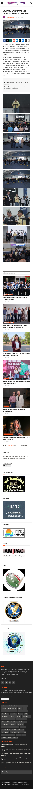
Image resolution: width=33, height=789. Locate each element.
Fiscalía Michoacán (8, 294)
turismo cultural (5, 734)
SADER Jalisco (20, 724)
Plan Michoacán (22, 721)
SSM (19, 729)
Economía (6, 350)
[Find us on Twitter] (6, 682)
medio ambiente (10, 719)
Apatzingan (24, 705)
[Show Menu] (2, 3)
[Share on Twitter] (7, 40)
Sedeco (16, 727)
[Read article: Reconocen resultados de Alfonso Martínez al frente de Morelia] (16, 426)
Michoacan (18, 719)
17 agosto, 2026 (6, 441)
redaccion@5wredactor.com (7, 784)
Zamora (24, 734)
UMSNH (12, 734)
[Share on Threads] (20, 40)
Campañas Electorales (8, 322)
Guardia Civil (13, 713)
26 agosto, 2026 (6, 301)
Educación (14, 711)
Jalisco (12, 716)
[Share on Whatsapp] (10, 40)
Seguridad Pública (6, 729)
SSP (23, 729)
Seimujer (14, 729)
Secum (11, 727)
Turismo (24, 732)
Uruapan (18, 734)
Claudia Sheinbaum (12, 708)
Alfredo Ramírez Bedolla (14, 705)
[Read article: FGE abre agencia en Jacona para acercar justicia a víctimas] (16, 286)
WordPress (8, 782)
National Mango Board (12, 721)
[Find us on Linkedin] (13, 682)
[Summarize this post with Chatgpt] (26, 40)
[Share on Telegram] (17, 40)
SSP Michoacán (5, 732)
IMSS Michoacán (5, 716)
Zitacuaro (4, 737)
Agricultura (4, 705)
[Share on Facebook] (4, 40)
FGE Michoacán (5, 713)
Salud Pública (5, 727)
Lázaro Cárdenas (26, 716)
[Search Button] (31, 3)
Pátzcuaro (13, 724)
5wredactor (11, 17)
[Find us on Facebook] (2, 682)
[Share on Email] (14, 40)
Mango (3, 719)
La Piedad (18, 716)
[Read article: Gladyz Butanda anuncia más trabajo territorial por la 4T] (16, 398)
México (3, 721)
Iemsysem (20, 713)
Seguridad (22, 727)
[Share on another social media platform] (29, 40)
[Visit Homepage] (16, 3)
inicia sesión (11, 445)
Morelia (24, 719)
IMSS (26, 713)
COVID (19, 708)
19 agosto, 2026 (6, 413)
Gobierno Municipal (8, 434)
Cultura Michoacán (6, 711)
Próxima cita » (6, 465)
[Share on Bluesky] (23, 40)
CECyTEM (4, 708)
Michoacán (6, 378)
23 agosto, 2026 (6, 329)
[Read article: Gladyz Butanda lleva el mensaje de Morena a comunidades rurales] (16, 370)
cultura (24, 708)
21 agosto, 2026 (6, 357)
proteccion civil (5, 724)
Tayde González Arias (15, 732)
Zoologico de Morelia (13, 737)
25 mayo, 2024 (19, 17)
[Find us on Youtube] (10, 682)
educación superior (23, 711)
